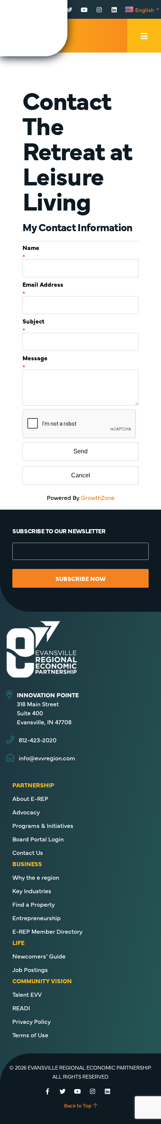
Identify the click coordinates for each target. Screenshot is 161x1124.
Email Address (42, 284)
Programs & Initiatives (42, 825)
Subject (33, 321)
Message (35, 358)
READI (21, 1008)
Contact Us (27, 852)
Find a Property (33, 904)
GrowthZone (98, 497)
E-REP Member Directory (47, 931)
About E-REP (30, 798)
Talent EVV (27, 994)
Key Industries (31, 890)
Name (30, 247)
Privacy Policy (31, 1021)
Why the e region (35, 877)
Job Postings (30, 969)
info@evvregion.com (47, 758)
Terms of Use (30, 1035)
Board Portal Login (38, 839)
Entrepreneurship (36, 917)
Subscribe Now (80, 578)
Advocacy (26, 812)
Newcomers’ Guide (39, 956)
